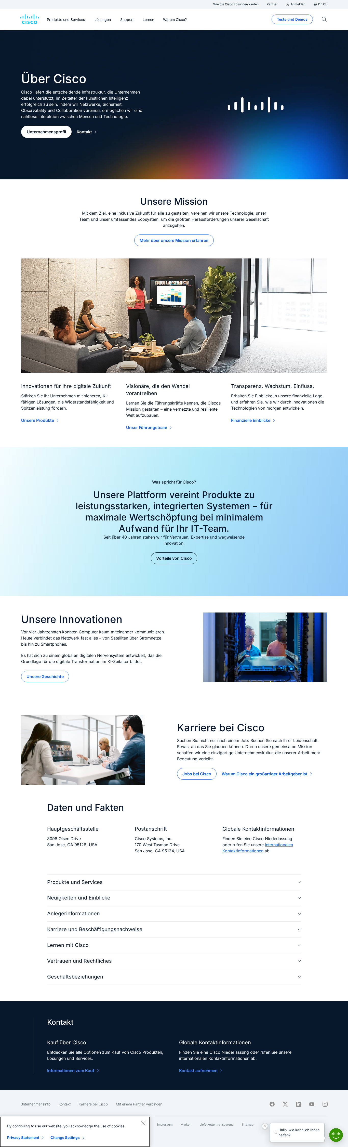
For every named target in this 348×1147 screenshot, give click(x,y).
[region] (75, 1131)
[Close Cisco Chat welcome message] (265, 1126)
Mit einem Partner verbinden (139, 1104)
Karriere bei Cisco (93, 1104)
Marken (186, 1124)
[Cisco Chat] (336, 1135)
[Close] (143, 1123)
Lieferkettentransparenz (216, 1124)
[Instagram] (325, 1104)
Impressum (164, 1124)
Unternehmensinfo (35, 1104)
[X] (285, 1104)
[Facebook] (272, 1104)
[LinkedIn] (298, 1104)
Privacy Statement (23, 1137)
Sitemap (247, 1124)
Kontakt (65, 1104)
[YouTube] (311, 1104)
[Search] (324, 19)
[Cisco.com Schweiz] (29, 19)
